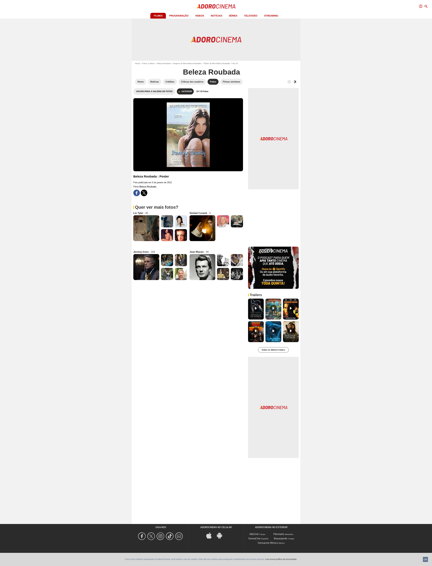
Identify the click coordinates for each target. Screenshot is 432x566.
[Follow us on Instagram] (161, 536)
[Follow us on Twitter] (151, 536)
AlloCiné (254, 534)
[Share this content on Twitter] (144, 193)
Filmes (158, 15)
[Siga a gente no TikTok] (170, 536)
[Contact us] (179, 536)
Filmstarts (278, 534)
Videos (199, 15)
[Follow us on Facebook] (142, 536)
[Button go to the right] (295, 82)
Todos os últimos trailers (273, 350)
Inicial (137, 63)
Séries (233, 15)
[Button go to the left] (289, 82)
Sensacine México (268, 542)
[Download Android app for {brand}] (221, 535)
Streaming (271, 15)
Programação (178, 15)
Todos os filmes (148, 63)
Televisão (250, 15)
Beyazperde (280, 538)
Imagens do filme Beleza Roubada (187, 63)
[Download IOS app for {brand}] (211, 535)
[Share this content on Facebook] (136, 193)
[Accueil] (216, 6)
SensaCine (254, 538)
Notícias (216, 15)
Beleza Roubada (164, 63)
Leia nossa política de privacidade (281, 559)
